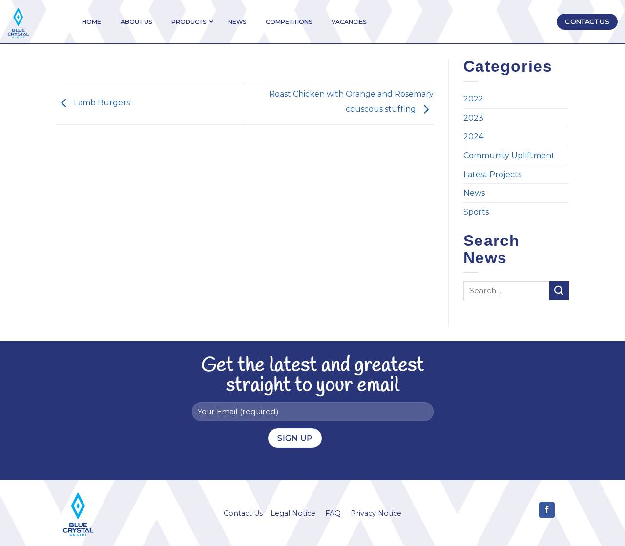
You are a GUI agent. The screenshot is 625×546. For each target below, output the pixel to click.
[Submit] (559, 290)
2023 (473, 117)
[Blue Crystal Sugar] (32, 22)
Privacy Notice (376, 513)
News (474, 193)
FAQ (333, 513)
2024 (473, 136)
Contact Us (243, 513)
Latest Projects (492, 174)
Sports (476, 212)
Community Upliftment (509, 155)
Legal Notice (293, 513)
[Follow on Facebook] (547, 510)
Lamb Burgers (101, 102)
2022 (473, 98)
